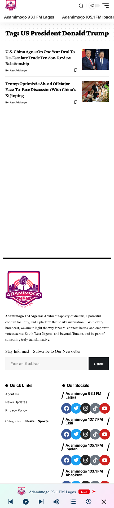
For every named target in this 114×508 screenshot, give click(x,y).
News (29, 421)
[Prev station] (41, 501)
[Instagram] (85, 408)
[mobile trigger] (104, 5)
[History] (88, 501)
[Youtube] (104, 408)
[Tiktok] (95, 408)
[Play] (25, 501)
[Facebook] (66, 408)
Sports (43, 421)
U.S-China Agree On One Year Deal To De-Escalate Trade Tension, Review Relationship (40, 57)
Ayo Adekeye (18, 70)
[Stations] (73, 501)
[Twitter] (76, 408)
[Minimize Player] (104, 501)
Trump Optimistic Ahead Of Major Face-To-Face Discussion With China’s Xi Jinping (40, 89)
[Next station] (10, 501)
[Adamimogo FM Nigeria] (10, 5)
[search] (81, 5)
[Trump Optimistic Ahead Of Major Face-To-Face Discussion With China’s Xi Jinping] (95, 91)
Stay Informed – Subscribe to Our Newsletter (43, 351)
